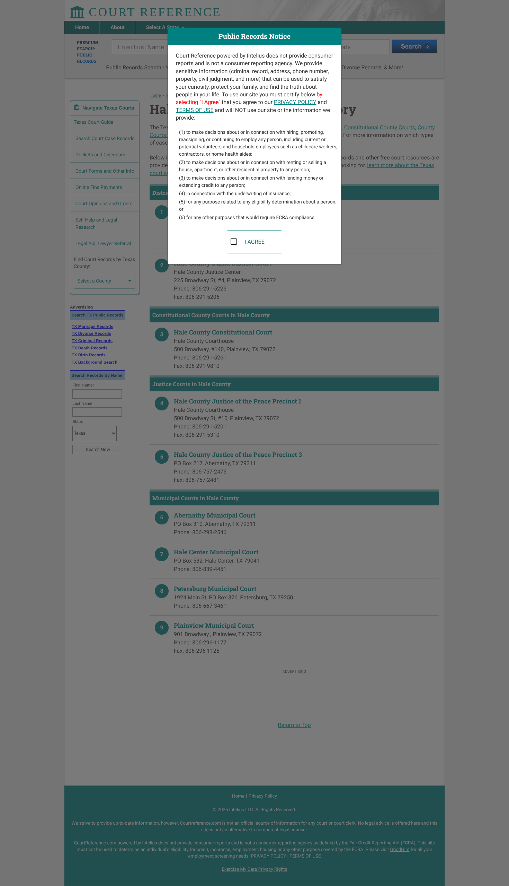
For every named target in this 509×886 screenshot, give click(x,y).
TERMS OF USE (195, 110)
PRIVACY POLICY (295, 102)
